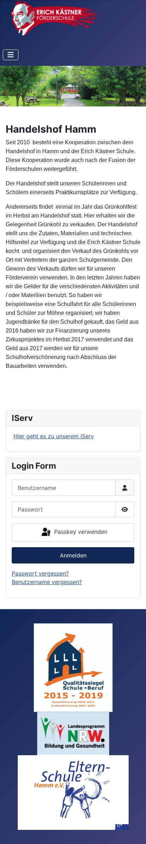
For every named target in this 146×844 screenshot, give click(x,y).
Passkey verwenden (79, 531)
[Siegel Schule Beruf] (73, 667)
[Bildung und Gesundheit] (73, 732)
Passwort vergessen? (40, 573)
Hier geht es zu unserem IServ (53, 436)
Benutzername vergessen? (47, 581)
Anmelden (73, 555)
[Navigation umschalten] (10, 55)
